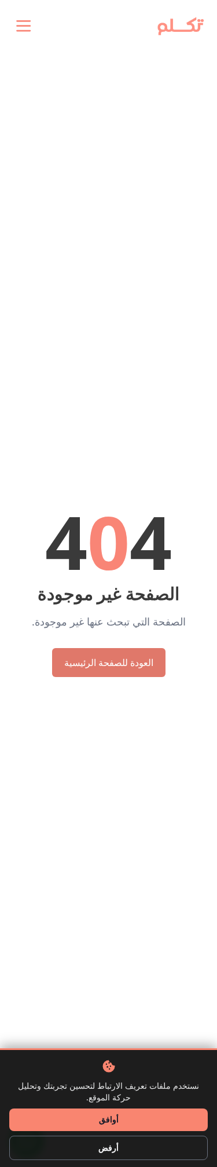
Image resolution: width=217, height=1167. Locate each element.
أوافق (109, 1119)
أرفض (108, 1147)
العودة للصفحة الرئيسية (108, 662)
